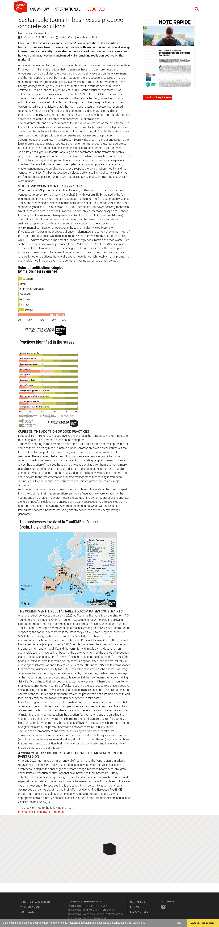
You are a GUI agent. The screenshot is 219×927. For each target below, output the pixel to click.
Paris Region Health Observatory (88, 918)
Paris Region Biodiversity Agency (87, 906)
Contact (49, 37)
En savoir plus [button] (137, 922)
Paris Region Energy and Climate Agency (92, 910)
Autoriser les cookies (203, 923)
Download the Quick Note (157, 97)
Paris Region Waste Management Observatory (95, 914)
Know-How (39, 9)
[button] (197, 9)
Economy (41, 811)
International (67, 9)
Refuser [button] (178, 923)
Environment (57, 811)
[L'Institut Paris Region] (15, 12)
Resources (95, 9)
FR (198, 2)
